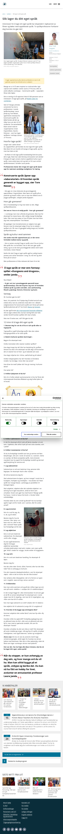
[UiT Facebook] (4, 829)
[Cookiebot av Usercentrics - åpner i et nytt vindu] (54, 398)
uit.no (3, 14)
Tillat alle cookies (51, 434)
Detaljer (55, 429)
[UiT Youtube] (16, 829)
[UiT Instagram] (8, 829)
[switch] (23, 423)
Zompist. (37, 307)
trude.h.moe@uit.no (54, 51)
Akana (30, 307)
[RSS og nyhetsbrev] (24, 829)
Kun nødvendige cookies (31, 434)
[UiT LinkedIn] (20, 829)
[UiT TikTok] (12, 829)
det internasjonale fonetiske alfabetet (29, 311)
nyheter (9, 14)
